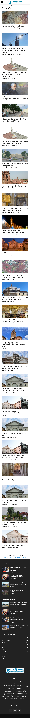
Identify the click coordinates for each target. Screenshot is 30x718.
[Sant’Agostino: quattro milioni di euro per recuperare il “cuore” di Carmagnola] (15, 64)
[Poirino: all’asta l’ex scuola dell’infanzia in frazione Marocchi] (5, 592)
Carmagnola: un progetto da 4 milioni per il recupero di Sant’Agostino (15, 298)
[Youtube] (19, 710)
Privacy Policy (11, 688)
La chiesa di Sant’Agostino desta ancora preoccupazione (13, 546)
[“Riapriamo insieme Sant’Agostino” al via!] (15, 424)
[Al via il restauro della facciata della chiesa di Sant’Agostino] (15, 357)
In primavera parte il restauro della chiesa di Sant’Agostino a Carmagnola (15, 187)
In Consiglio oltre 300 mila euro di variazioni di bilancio (14, 523)
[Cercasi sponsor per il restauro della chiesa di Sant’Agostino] (15, 469)
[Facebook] (10, 710)
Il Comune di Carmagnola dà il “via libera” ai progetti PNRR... (14, 120)
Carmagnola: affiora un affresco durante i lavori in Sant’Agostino (13, 27)
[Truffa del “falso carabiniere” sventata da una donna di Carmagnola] (5, 577)
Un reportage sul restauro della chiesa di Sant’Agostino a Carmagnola (15, 209)
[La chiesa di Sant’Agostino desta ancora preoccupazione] (15, 536)
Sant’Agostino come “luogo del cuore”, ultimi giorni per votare (12, 254)
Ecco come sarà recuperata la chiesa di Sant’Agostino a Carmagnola (15, 142)
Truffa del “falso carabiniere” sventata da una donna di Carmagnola (17, 577)
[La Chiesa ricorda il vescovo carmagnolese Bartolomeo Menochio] (15, 88)
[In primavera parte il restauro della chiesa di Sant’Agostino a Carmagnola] (15, 177)
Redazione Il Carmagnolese (8, 54)
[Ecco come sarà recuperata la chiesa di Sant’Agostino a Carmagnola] (15, 132)
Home (3, 5)
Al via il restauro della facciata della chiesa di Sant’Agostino (14, 367)
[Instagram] (15, 710)
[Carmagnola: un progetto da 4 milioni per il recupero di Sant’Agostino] (15, 289)
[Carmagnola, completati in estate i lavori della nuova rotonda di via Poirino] (5, 585)
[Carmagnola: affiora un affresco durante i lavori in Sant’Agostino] (15, 17)
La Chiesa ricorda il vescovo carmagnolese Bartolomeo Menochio (15, 98)
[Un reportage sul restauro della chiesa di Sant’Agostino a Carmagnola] (15, 199)
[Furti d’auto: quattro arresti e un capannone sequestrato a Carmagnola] (5, 569)
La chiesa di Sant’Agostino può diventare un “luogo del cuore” (12, 321)
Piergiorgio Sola (5, 234)
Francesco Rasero (5, 30)
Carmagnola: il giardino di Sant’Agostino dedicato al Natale (13, 232)
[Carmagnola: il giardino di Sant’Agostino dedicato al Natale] (15, 222)
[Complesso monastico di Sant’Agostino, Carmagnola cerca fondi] (15, 333)
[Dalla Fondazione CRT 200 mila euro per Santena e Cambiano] (5, 627)
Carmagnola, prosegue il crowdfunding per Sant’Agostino (13, 412)
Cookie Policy (19, 688)
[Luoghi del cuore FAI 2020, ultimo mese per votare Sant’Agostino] (15, 266)
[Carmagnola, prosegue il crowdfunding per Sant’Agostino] (15, 402)
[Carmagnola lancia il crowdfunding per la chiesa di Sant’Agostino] (15, 447)
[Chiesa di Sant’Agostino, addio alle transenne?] (15, 491)
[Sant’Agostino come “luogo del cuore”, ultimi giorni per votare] (15, 244)
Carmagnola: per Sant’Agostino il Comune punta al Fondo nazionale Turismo (14, 50)
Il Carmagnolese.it (17, 716)
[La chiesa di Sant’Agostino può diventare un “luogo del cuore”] (15, 311)
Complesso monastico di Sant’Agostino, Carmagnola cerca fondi (13, 344)
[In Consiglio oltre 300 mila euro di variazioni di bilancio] (15, 514)
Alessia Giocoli (5, 100)
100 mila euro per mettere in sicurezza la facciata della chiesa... (14, 390)
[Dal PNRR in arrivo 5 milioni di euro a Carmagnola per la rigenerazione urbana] (15, 155)
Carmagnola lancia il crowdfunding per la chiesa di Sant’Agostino (14, 457)
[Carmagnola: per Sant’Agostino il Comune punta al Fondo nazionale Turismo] (15, 39)
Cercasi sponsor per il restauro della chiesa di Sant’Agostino (14, 479)
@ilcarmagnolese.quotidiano (15, 557)
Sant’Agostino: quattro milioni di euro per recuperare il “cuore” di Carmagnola (15, 74)
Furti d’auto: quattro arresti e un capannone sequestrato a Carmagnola (18, 569)
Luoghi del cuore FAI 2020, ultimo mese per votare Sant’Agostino (13, 276)
